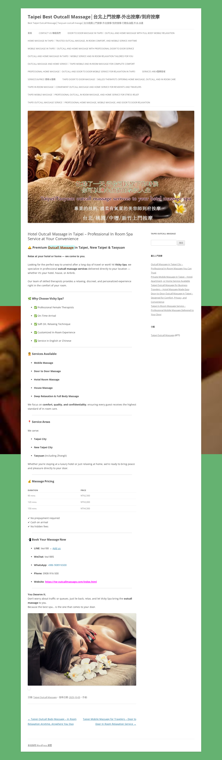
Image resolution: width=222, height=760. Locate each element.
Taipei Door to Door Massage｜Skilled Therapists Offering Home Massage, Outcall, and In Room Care (119, 79)
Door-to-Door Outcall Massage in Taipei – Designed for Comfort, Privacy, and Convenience (172, 297)
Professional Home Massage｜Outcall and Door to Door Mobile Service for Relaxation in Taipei (81, 71)
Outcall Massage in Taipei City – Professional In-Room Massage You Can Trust (171, 268)
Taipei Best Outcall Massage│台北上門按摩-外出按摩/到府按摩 (94, 17)
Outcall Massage (61, 247)
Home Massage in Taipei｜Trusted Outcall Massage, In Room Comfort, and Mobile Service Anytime (82, 40)
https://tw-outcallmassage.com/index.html (71, 581)
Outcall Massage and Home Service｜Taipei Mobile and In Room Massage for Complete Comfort (81, 63)
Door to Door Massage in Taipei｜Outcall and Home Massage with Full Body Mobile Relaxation (121, 33)
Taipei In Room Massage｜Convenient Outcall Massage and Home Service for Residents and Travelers (84, 87)
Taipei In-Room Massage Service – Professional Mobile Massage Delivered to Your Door (172, 310)
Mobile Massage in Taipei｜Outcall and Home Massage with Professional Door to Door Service (81, 48)
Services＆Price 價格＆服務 (42, 79)
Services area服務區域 (153, 71)
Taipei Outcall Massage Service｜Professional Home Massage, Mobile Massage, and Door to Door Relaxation (89, 102)
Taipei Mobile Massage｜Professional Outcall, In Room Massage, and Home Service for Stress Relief (83, 94)
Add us (57, 548)
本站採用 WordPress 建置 (40, 745)
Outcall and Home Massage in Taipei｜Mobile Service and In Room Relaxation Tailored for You (80, 56)
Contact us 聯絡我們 (50, 33)
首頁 (30, 33)
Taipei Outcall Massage (45, 697)
